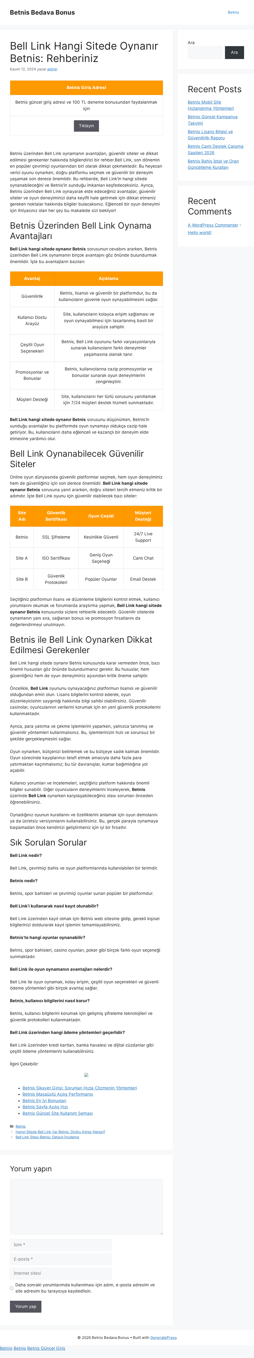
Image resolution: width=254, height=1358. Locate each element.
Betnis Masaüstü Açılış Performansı (58, 1094)
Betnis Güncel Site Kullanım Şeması (58, 1113)
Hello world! (200, 232)
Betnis (233, 12)
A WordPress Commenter (213, 225)
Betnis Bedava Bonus (42, 12)
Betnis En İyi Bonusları (44, 1100)
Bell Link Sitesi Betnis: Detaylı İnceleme (47, 1137)
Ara (191, 42)
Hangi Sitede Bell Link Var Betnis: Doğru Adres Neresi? (60, 1132)
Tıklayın (86, 125)
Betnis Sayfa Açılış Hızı (45, 1106)
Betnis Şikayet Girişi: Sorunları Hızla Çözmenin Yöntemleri (80, 1088)
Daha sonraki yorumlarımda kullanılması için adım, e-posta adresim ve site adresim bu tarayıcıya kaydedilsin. (85, 1288)
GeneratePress (163, 1337)
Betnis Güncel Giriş (46, 1348)
